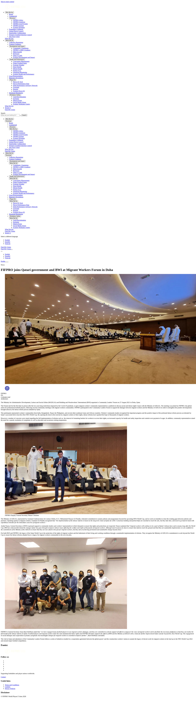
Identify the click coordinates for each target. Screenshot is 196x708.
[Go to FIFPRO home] (98, 7)
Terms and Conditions (12, 685)
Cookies (7, 687)
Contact (3, 677)
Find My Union (10, 110)
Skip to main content (7, 2)
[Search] (12, 249)
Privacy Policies (10, 688)
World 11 (8, 108)
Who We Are (9, 12)
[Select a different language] (1, 251)
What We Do (9, 40)
